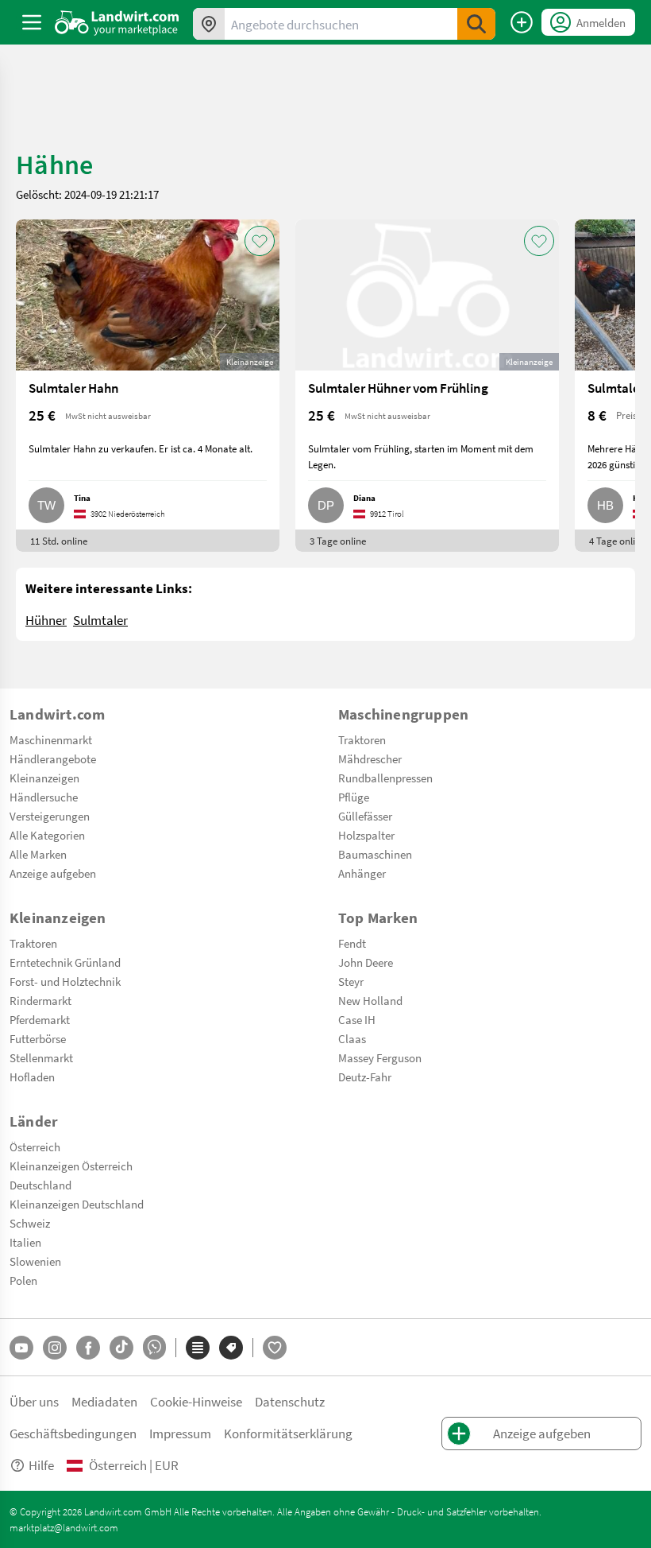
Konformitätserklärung (288, 1433)
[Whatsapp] (154, 1347)
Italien (25, 1242)
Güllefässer (365, 816)
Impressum (180, 1433)
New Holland (370, 1000)
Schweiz (30, 1223)
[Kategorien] (198, 1348)
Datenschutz (290, 1401)
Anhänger (362, 873)
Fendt (352, 943)
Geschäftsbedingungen (73, 1433)
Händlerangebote (53, 758)
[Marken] (231, 1348)
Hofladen (32, 1076)
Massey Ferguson (380, 1057)
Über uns (34, 1401)
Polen (23, 1280)
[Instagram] (55, 1348)
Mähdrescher (370, 758)
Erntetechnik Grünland (65, 962)
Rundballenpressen (385, 778)
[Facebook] (88, 1348)
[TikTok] (121, 1348)
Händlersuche (44, 797)
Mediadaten (104, 1401)
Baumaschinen (375, 854)
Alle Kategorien (47, 835)
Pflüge (353, 797)
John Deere (365, 962)
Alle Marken (38, 854)
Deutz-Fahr (364, 1076)
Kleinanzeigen (44, 778)
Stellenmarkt (41, 1057)
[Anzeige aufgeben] (521, 22)
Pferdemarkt (40, 1019)
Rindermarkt (40, 1000)
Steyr (351, 981)
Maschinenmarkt (51, 739)
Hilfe (41, 1465)
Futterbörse (38, 1038)
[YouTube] (21, 1348)
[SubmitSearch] (476, 24)
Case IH (357, 1019)
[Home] (117, 22)
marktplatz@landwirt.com (64, 1527)
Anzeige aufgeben (53, 873)
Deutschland (40, 1185)
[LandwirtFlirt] (275, 1348)
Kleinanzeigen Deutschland (77, 1204)
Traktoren (362, 739)
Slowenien (35, 1261)
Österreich (35, 1146)
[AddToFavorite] (260, 241)
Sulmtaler (100, 620)
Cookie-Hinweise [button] (196, 1401)
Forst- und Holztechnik (65, 981)
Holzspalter (366, 835)
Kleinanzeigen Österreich (71, 1166)
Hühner (46, 620)
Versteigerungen (50, 816)
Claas (352, 1038)
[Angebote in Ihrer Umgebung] (209, 24)
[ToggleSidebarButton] (32, 22)
